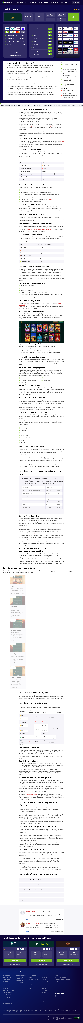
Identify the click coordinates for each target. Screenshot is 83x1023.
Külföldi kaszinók (7, 979)
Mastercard (45, 981)
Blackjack (31, 984)
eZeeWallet (44, 994)
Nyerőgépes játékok (21, 975)
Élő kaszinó (5, 986)
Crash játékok (19, 980)
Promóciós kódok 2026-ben (8, 1001)
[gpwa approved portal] (77, 1018)
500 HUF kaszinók (7, 984)
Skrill (43, 986)
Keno (30, 988)
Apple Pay (44, 977)
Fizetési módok (44, 2)
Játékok (65, 2)
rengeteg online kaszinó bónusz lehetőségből (41, 126)
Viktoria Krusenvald (33, 923)
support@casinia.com (15, 55)
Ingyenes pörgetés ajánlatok (7, 997)
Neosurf (44, 997)
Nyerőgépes (55, 2)
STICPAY (44, 1001)
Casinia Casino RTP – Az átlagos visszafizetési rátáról (57, 105)
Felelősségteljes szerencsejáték (62, 979)
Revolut (44, 979)
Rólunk (56, 975)
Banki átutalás (45, 975)
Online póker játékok (34, 979)
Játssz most (73, 17)
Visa (43, 984)
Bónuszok (33, 2)
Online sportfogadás (8, 1003)
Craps (30, 977)
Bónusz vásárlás (20, 982)
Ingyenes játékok (33, 975)
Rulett (30, 981)
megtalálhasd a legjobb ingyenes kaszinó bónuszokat (38, 229)
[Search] (73, 2)
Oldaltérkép (58, 984)
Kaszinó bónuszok (7, 992)
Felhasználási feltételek (60, 977)
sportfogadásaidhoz (39, 533)
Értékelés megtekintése (15, 964)
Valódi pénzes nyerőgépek (19, 978)
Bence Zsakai (30, 911)
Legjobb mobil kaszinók (8, 990)
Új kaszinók (5, 988)
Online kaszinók (22, 2)
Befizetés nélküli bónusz (8, 994)
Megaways (18, 985)
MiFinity (44, 992)
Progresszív (19, 987)
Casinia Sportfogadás (77, 105)
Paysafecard (45, 990)
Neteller (44, 988)
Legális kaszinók (7, 977)
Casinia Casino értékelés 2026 (8, 105)
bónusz (51, 199)
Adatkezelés (58, 981)
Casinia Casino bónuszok (23, 105)
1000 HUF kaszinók (7, 981)
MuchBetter (45, 999)
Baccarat (31, 986)
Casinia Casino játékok (36, 105)
